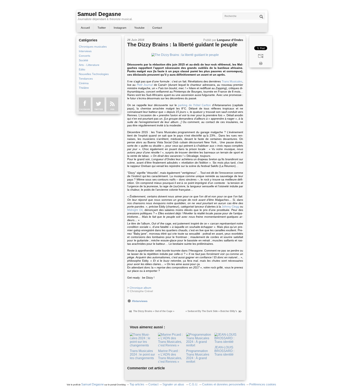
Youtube (139, 27)
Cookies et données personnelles (223, 384)
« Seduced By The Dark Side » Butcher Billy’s (212, 311)
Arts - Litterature (89, 64)
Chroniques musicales (93, 46)
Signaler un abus (173, 384)
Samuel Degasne (99, 14)
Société (83, 60)
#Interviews (140, 301)
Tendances (86, 78)
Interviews (85, 51)
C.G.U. (193, 384)
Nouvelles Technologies (94, 74)
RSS (112, 109)
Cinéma (84, 83)
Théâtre (84, 87)
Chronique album (140, 287)
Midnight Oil (135, 210)
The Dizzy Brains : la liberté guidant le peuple (182, 45)
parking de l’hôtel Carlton (194, 105)
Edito (82, 69)
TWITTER (98, 109)
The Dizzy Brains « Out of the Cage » (153, 311)
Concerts (84, 55)
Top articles (137, 384)
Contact (157, 27)
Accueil (85, 27)
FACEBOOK (84, 109)
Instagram (120, 27)
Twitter (102, 27)
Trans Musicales (232, 81)
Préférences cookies (262, 384)
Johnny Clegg (230, 206)
